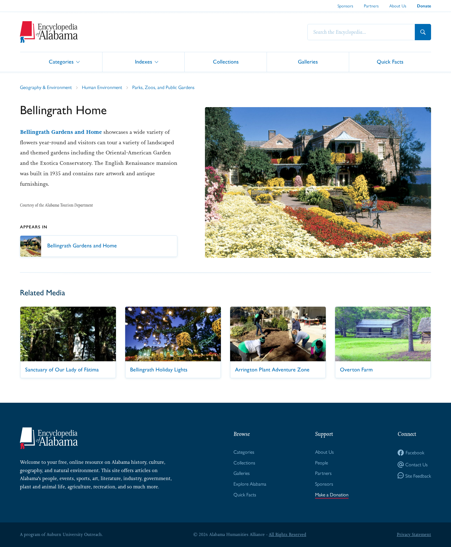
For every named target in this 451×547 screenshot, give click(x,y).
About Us (397, 5)
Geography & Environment (46, 87)
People (321, 462)
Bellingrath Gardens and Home (61, 132)
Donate (424, 6)
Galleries (308, 61)
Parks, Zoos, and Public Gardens (163, 87)
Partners (371, 5)
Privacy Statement (414, 534)
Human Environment (102, 87)
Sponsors (345, 5)
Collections (226, 61)
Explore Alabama (249, 483)
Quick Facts (390, 61)
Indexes (143, 61)
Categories (61, 61)
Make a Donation (332, 494)
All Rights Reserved (287, 534)
